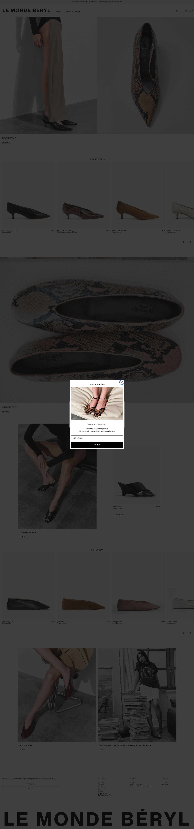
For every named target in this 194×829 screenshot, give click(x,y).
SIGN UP (97, 445)
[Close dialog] (121, 382)
